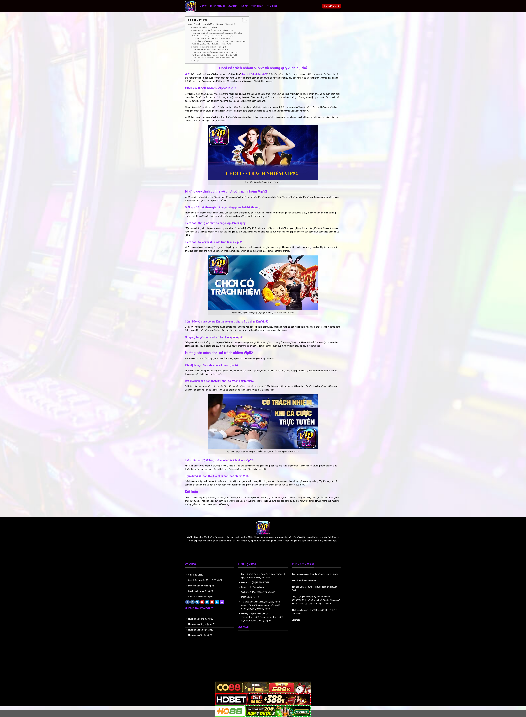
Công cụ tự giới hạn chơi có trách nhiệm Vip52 (214, 44)
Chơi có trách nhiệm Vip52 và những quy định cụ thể (211, 24)
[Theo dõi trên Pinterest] (202, 602)
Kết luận (196, 61)
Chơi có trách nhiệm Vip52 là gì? (205, 27)
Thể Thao (257, 6)
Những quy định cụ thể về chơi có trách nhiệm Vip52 (213, 30)
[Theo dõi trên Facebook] (187, 602)
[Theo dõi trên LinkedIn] (207, 602)
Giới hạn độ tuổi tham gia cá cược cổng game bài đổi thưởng (219, 33)
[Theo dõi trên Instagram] (192, 602)
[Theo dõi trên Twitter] (197, 602)
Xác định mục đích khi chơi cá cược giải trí (212, 49)
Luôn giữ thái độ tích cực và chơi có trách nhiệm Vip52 (217, 55)
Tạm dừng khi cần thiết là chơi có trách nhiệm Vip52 (216, 58)
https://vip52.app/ (266, 592)
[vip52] (190, 6)
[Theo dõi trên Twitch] (222, 602)
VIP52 (253, 592)
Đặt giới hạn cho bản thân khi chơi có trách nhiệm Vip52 (217, 52)
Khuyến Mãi (217, 6)
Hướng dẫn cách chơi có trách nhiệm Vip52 (209, 47)
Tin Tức (272, 6)
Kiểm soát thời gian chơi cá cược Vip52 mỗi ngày (215, 36)
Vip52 (203, 6)
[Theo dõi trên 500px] (217, 602)
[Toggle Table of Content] (243, 20)
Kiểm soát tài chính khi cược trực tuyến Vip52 (213, 38)
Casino (232, 6)
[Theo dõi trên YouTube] (212, 602)
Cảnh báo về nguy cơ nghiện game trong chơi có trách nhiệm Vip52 (221, 41)
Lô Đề (244, 6)
